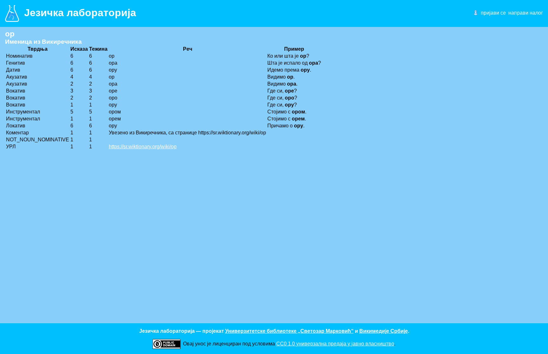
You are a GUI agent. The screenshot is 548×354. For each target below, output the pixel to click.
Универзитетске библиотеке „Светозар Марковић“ (289, 331)
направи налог (525, 13)
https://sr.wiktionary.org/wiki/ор (143, 146)
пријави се (493, 13)
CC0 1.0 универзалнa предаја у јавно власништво (335, 343)
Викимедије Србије (383, 331)
